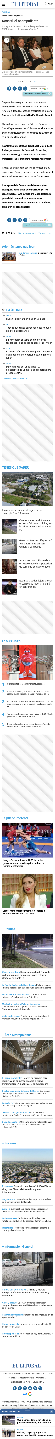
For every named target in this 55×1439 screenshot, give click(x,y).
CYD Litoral (48, 1373)
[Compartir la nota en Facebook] (9, 88)
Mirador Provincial (26, 1378)
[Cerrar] (49, 93)
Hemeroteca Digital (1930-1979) (16, 1402)
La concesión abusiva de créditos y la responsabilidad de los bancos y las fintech (29, 340)
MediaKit (39, 1409)
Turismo (42, 233)
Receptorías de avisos (42, 1402)
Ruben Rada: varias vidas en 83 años (25, 317)
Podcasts (12, 1378)
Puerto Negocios (17, 1382)
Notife (28, 1382)
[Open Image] (6, 40)
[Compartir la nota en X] (14, 88)
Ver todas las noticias (14, 379)
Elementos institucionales (40, 1405)
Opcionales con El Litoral (23, 1409)
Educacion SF (39, 1382)
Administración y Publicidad (14, 1405)
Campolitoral (7, 1373)
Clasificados (36, 1373)
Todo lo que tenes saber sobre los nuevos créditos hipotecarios (28, 328)
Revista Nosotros (22, 1373)
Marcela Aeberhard (27, 233)
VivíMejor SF (41, 1378)
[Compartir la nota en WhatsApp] (20, 88)
